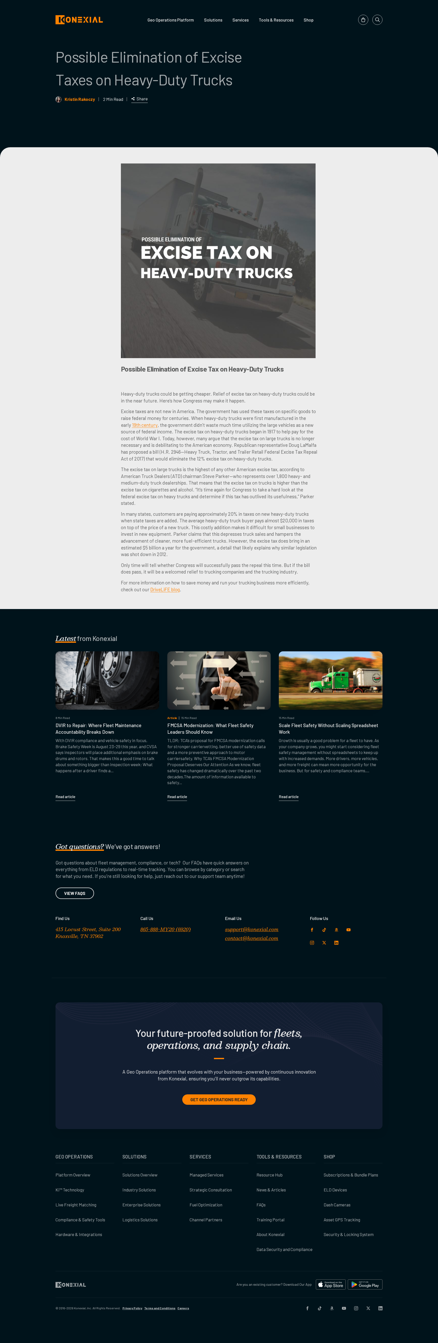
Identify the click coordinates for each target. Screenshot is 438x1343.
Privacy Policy (132, 1308)
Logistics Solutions (140, 1219)
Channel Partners (206, 1219)
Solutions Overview (139, 1174)
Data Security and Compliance (285, 1249)
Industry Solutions (139, 1189)
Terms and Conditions (159, 1308)
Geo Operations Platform (171, 19)
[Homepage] (79, 19)
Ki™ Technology (70, 1189)
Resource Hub (270, 1174)
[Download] (331, 1284)
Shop (309, 19)
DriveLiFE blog (165, 589)
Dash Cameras (337, 1204)
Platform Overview (73, 1174)
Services (240, 19)
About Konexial (270, 1234)
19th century (145, 425)
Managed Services (207, 1174)
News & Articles (271, 1189)
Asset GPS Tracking (342, 1219)
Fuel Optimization (206, 1204)
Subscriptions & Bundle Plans (351, 1174)
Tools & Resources (276, 19)
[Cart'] (363, 20)
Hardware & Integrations (79, 1234)
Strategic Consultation (211, 1189)
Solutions (213, 19)
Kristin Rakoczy (80, 99)
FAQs (261, 1204)
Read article (65, 796)
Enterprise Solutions (141, 1204)
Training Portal (270, 1219)
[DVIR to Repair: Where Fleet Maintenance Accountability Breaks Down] (107, 680)
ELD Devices (335, 1189)
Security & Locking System (349, 1234)
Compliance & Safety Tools (80, 1219)
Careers (183, 1308)
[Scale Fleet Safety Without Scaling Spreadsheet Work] (330, 680)
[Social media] (307, 1308)
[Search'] (377, 20)
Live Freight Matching (76, 1204)
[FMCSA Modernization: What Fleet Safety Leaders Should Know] (219, 680)
